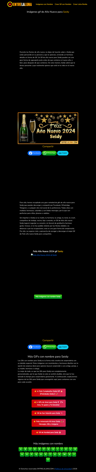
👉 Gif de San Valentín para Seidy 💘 (49, 413)
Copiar (64, 153)
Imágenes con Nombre (44, 4)
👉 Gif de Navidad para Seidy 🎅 (48, 432)
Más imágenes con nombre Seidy (48, 296)
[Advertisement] (48, 32)
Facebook (36, 153)
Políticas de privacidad (63, 469)
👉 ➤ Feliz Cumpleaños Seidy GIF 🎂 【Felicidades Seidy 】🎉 (49, 392)
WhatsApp (50, 153)
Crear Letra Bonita (80, 4)
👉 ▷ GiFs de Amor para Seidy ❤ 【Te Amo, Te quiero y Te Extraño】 (48, 403)
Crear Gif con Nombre (63, 4)
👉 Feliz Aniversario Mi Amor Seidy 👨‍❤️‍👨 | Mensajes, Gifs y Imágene (49, 422)
